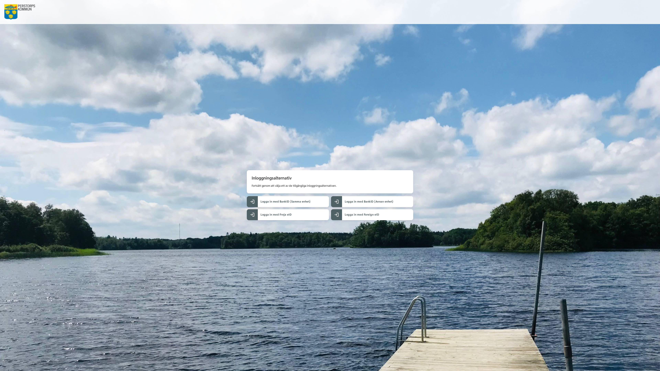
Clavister (340, 366)
